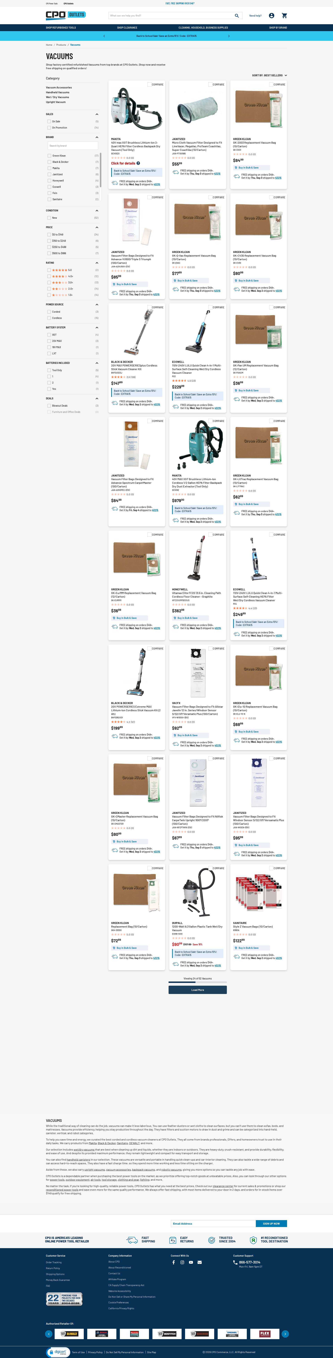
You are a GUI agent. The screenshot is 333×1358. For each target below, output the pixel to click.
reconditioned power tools (62, 1189)
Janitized (178, 138)
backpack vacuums (143, 1169)
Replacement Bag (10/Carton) (129, 926)
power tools (57, 1179)
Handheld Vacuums (57, 92)
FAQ (48, 1285)
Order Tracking (53, 1262)
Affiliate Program (117, 1279)
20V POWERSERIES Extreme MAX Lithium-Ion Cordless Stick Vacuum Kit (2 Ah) (136, 710)
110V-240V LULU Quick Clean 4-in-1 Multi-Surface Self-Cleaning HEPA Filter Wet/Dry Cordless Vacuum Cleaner (257, 596)
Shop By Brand (278, 27)
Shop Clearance (127, 27)
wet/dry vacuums (84, 1149)
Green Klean (242, 138)
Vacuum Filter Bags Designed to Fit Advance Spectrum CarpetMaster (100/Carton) (132, 482)
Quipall (177, 922)
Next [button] (229, 35)
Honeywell (180, 589)
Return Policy (53, 1268)
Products (61, 44)
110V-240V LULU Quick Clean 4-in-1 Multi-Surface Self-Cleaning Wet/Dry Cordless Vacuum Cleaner (196, 369)
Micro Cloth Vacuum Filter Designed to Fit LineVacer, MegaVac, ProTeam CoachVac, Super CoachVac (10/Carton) (197, 146)
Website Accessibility (119, 1290)
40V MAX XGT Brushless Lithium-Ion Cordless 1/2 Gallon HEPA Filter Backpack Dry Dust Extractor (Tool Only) (197, 482)
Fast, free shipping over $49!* (180, 3)
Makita (116, 138)
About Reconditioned (119, 1267)
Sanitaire (240, 922)
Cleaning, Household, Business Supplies (203, 27)
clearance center (223, 1186)
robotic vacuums (171, 1169)
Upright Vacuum (56, 101)
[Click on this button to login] (271, 15)
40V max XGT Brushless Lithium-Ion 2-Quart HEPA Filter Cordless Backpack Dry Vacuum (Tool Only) (135, 146)
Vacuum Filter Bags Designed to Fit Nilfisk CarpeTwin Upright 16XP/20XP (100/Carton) (197, 820)
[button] (73, 114)
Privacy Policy (95, 1352)
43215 (157, 184)
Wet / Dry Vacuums (57, 97)
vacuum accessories (118, 1169)
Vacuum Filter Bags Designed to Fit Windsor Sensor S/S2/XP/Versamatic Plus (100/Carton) (258, 820)
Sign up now (271, 1223)
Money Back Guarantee (58, 1279)
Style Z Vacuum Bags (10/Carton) (253, 926)
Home (49, 44)
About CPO (114, 1261)
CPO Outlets (68, 3)
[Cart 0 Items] (284, 14)
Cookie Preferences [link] (118, 1302)
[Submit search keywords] (237, 15)
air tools (96, 1179)
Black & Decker (122, 361)
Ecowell (178, 361)
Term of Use (78, 1352)
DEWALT (134, 1143)
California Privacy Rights (121, 1308)
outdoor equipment (77, 1179)
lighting (145, 1179)
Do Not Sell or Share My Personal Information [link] (132, 1296)
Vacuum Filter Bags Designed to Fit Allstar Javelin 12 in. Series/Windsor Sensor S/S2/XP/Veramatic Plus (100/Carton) (197, 710)
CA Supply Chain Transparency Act (126, 1285)
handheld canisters (78, 1159)
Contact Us (114, 1273)
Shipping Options (55, 1274)
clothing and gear (128, 1179)
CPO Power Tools (52, 3)
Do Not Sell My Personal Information (125, 1352)
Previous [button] (104, 35)
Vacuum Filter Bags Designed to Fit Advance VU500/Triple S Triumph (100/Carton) (132, 259)
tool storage (109, 1179)
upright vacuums (94, 1169)
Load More (197, 989)
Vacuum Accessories (59, 87)
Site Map (151, 1352)
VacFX (176, 703)
